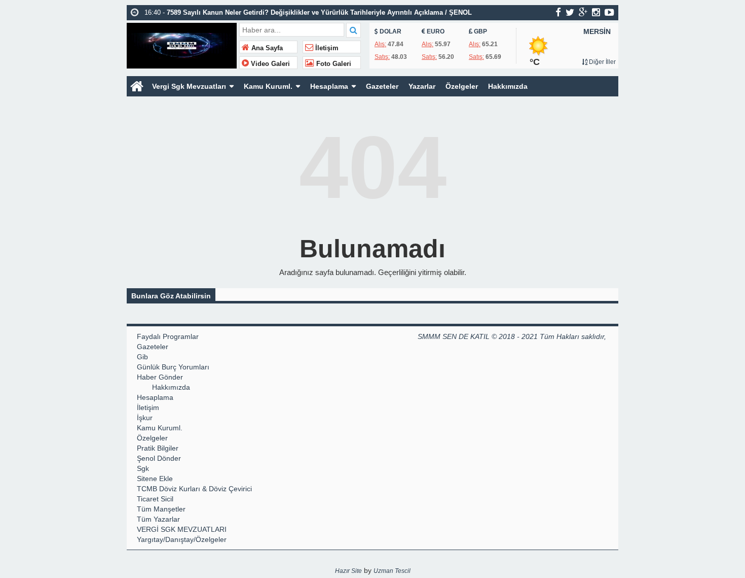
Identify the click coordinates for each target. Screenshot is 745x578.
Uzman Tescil (392, 570)
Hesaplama (329, 86)
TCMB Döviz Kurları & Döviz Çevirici (194, 489)
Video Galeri (269, 63)
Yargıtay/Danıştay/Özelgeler (182, 539)
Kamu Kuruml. (268, 86)
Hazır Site (348, 570)
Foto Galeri (332, 63)
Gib (142, 357)
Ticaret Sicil (155, 499)
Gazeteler (382, 86)
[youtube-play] (609, 12)
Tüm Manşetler (161, 509)
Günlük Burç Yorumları (173, 367)
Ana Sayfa (266, 48)
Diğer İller (601, 61)
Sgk (143, 468)
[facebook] (558, 12)
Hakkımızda (508, 86)
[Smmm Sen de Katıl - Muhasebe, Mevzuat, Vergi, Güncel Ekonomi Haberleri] (182, 44)
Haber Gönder (160, 377)
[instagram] (596, 12)
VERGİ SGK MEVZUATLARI (182, 529)
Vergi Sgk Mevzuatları (189, 86)
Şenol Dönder (159, 458)
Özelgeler (461, 86)
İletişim (326, 48)
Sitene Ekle (155, 478)
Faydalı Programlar (168, 336)
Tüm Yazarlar (158, 519)
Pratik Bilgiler (157, 448)
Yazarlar (421, 86)
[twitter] (570, 12)
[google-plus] (583, 12)
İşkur (145, 418)
